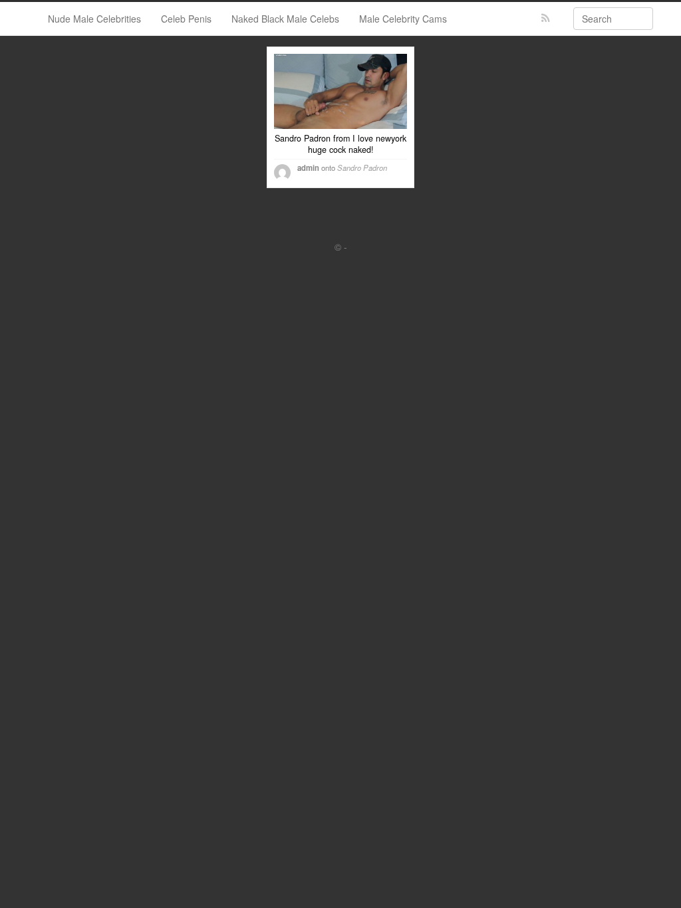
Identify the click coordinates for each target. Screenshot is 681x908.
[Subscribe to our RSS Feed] (545, 18)
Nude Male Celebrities (94, 18)
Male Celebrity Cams (403, 18)
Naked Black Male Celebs (285, 18)
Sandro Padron (362, 167)
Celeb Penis (186, 18)
